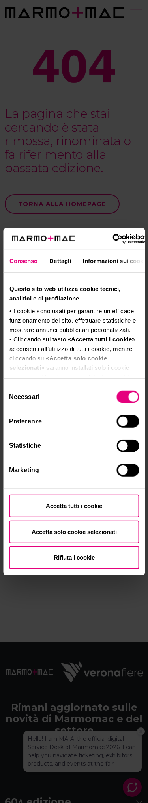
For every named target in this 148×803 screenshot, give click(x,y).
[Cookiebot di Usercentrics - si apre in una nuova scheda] (112, 239)
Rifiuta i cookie (74, 557)
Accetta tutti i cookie (74, 506)
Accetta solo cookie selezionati (74, 531)
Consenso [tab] (23, 261)
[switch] (128, 422)
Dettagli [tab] (60, 261)
